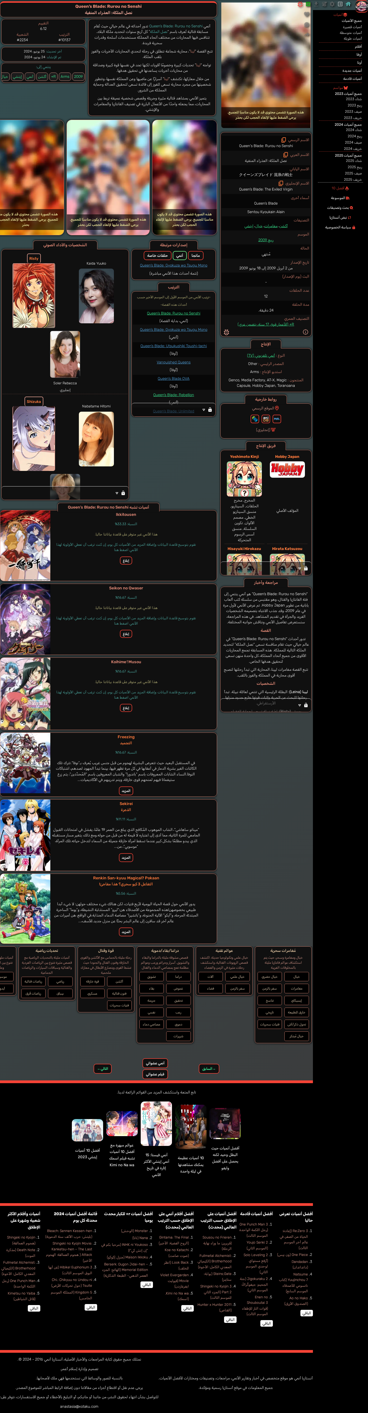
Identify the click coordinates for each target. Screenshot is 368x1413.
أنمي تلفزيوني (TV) (261, 355)
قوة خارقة (92, 981)
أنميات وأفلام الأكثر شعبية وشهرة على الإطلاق (24, 1220)
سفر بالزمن (269, 988)
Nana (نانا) (140, 1238)
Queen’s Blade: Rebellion (173, 395)
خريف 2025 (353, 179)
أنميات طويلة (353, 38)
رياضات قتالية (33, 981)
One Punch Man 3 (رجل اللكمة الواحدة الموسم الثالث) (253, 1230)
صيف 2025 (353, 173)
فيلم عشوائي (155, 1074)
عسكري (92, 993)
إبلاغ (126, 561)
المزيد (126, 791)
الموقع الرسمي (263, 408)
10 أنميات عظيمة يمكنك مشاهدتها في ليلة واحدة (191, 1165)
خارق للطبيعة (296, 1012)
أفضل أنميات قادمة (256, 1213)
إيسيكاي (296, 1000)
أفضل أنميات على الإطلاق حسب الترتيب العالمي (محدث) (219, 1220)
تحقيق (178, 1000)
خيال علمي (237, 976)
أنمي (30, 76)
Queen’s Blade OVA (174, 378)
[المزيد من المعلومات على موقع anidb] (266, 419)
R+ (53, 76)
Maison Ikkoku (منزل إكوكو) (127, 1257)
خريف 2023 (353, 118)
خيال (259, 226)
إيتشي (248, 226)
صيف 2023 (353, 111)
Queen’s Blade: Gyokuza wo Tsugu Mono (173, 265)
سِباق (60, 993)
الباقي (306, 1313)
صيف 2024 (353, 142)
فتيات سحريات (269, 1024)
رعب (178, 1012)
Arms (65, 76)
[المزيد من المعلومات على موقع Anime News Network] (255, 419)
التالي (102, 1069)
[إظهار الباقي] (266, 568)
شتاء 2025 (354, 161)
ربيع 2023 (355, 105)
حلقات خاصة (157, 255)
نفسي (151, 1012)
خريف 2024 (353, 149)
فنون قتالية (119, 993)
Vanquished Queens (174, 362)
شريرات (178, 1036)
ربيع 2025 (355, 167)
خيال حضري (270, 976)
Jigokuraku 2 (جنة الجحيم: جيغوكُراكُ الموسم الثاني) (254, 1284)
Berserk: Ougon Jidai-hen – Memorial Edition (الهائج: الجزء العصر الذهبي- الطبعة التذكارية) (125, 1270)
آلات (211, 976)
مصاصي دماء (151, 1024)
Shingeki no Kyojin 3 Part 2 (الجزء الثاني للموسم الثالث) (216, 1292)
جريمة (151, 1000)
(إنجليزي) (263, 429)
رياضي (60, 981)
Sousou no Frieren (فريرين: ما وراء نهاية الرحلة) (217, 1243)
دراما (178, 976)
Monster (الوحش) (134, 1231)
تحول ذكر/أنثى (296, 1024)
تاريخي (270, 1012)
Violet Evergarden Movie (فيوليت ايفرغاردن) (174, 1280)
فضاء (210, 988)
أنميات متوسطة (351, 33)
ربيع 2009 (266, 240)
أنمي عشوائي (155, 1063)
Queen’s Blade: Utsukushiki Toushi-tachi (173, 346)
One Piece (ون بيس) (292, 1255)
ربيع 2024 (355, 136)
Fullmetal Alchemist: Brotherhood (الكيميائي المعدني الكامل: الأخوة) (215, 1261)
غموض (178, 988)
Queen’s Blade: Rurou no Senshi (173, 313)
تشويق (151, 976)
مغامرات (271, 226)
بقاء (151, 988)
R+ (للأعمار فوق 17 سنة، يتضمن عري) (266, 324)
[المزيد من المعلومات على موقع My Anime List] (277, 419)
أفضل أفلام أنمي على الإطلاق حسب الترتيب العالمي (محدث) (176, 1220)
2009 (78, 76)
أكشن (283, 226)
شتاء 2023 (354, 99)
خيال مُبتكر (297, 1036)
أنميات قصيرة (352, 27)
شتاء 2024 (354, 130)
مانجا (196, 255)
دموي (178, 1024)
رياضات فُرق (33, 993)
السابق (209, 1069)
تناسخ (270, 1000)
